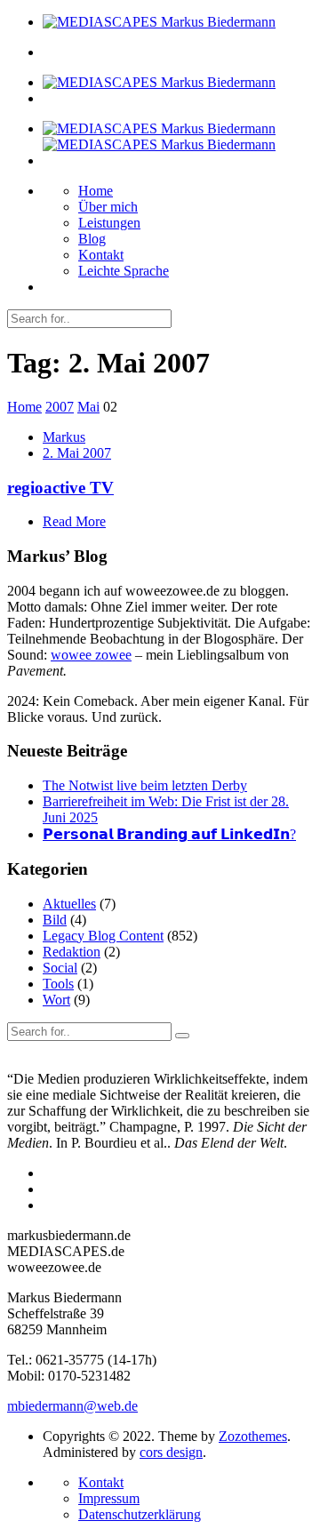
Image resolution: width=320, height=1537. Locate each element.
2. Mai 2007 (77, 452)
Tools (58, 983)
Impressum (109, 1498)
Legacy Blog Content (103, 935)
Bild (55, 919)
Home (95, 190)
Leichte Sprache (123, 270)
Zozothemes (253, 1436)
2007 (59, 406)
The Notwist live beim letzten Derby (145, 785)
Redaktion (71, 951)
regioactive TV (60, 487)
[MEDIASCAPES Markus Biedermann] (159, 21)
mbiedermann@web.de (72, 1405)
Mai (88, 406)
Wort (56, 999)
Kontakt (101, 254)
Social (60, 967)
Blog (92, 238)
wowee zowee (91, 654)
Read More (74, 521)
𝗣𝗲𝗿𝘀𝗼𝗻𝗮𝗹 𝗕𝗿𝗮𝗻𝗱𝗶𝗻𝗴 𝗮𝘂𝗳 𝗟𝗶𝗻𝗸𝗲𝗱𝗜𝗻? (169, 834)
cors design (171, 1452)
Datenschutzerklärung (139, 1514)
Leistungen (109, 222)
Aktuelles (69, 903)
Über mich (108, 206)
